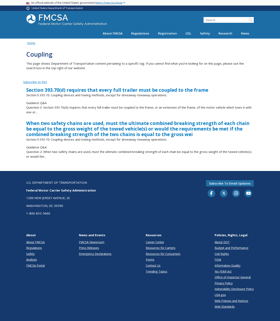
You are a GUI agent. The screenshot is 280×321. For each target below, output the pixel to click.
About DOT (222, 242)
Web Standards (225, 306)
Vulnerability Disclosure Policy (234, 289)
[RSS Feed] (25, 77)
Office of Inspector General (233, 277)
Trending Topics (156, 271)
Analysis (31, 259)
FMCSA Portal (35, 265)
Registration (167, 33)
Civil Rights (222, 254)
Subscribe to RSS (35, 82)
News (245, 33)
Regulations (140, 33)
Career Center (155, 242)
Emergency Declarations (95, 254)
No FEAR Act (223, 271)
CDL (188, 33)
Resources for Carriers (160, 248)
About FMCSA (113, 33)
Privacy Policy (224, 283)
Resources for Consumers (163, 254)
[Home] (67, 21)
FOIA (218, 259)
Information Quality (227, 265)
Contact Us (153, 265)
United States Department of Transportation (57, 8)
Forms (150, 259)
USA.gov (220, 295)
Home (31, 43)
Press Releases (89, 248)
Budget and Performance (231, 248)
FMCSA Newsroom (91, 242)
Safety (205, 33)
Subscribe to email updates (230, 183)
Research (225, 33)
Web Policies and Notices (231, 301)
